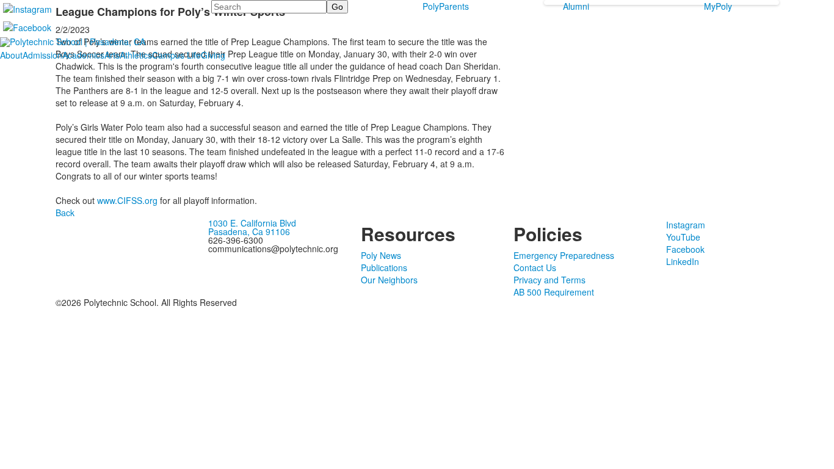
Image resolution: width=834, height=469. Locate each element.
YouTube (683, 237)
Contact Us (534, 267)
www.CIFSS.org (126, 200)
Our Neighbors (389, 280)
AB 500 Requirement (553, 292)
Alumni (576, 6)
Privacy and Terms (549, 280)
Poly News (381, 255)
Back (65, 212)
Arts (112, 55)
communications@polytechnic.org (273, 248)
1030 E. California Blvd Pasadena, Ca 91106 (252, 227)
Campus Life (176, 55)
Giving (213, 55)
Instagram (685, 225)
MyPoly (718, 6)
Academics (83, 55)
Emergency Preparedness (563, 255)
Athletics (136, 55)
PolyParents (445, 6)
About (11, 55)
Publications (384, 267)
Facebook (685, 249)
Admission (42, 55)
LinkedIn (682, 261)
